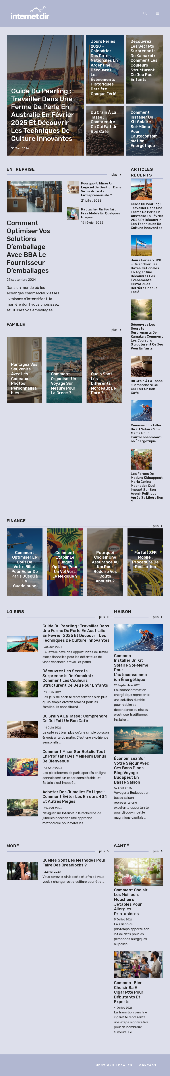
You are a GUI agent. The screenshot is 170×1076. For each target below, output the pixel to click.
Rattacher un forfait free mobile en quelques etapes (100, 213)
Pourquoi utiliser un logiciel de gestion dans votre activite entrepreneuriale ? (101, 189)
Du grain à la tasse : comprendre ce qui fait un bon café (104, 122)
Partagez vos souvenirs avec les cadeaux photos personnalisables (24, 379)
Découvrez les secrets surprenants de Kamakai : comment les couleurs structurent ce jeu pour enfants (144, 60)
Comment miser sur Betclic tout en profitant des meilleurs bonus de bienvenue (74, 756)
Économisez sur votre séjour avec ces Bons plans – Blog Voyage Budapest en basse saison (131, 770)
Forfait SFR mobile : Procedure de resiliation (145, 559)
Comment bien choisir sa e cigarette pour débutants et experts (128, 992)
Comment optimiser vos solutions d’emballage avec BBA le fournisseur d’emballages (28, 247)
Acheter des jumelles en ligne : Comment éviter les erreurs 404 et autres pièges (74, 797)
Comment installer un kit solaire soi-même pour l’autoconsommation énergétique (144, 129)
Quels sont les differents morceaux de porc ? (103, 383)
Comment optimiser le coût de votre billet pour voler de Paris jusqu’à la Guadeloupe (25, 569)
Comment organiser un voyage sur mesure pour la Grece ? (63, 383)
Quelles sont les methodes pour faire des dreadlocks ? (74, 863)
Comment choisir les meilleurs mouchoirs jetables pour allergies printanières (131, 902)
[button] (145, 13)
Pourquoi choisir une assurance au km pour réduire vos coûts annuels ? (105, 567)
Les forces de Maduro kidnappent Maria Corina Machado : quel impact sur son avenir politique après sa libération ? (147, 488)
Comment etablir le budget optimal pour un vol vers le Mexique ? (65, 564)
